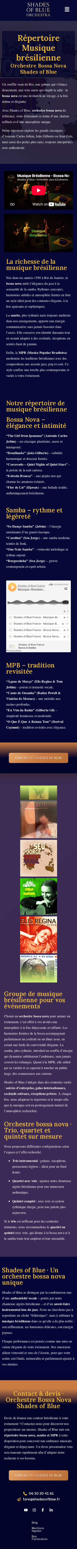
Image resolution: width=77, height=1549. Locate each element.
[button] (67, 9)
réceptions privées (43, 1093)
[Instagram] (34, 1510)
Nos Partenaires (40, 1538)
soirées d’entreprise (20, 1087)
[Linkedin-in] (51, 1510)
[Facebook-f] (42, 1510)
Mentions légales (38, 1529)
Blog (35, 1522)
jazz (35, 1309)
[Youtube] (26, 1510)
